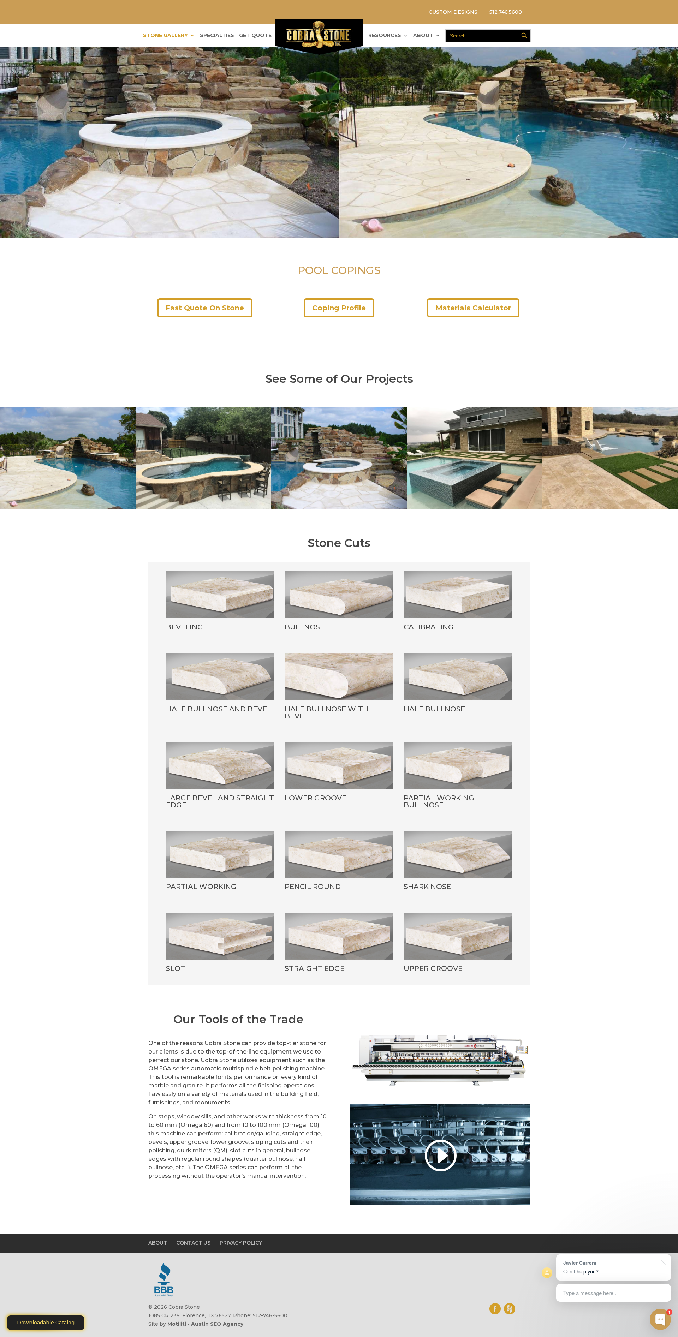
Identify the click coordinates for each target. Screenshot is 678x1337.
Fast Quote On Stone (205, 308)
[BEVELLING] (220, 618)
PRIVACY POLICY (241, 1243)
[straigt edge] (339, 959)
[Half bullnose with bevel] (339, 700)
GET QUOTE (255, 35)
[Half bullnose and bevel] (220, 700)
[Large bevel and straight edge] (220, 789)
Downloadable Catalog (46, 1322)
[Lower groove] (339, 789)
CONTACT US (193, 1243)
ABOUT (423, 35)
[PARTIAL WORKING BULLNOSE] (458, 789)
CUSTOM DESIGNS (453, 12)
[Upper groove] (458, 959)
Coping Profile (339, 308)
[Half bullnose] (458, 700)
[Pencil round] (339, 878)
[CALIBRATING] (458, 618)
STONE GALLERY (165, 35)
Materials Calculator (473, 308)
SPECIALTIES (217, 35)
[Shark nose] (458, 878)
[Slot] (220, 959)
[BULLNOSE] (339, 618)
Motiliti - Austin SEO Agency (205, 1324)
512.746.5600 (505, 12)
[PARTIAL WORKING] (220, 878)
